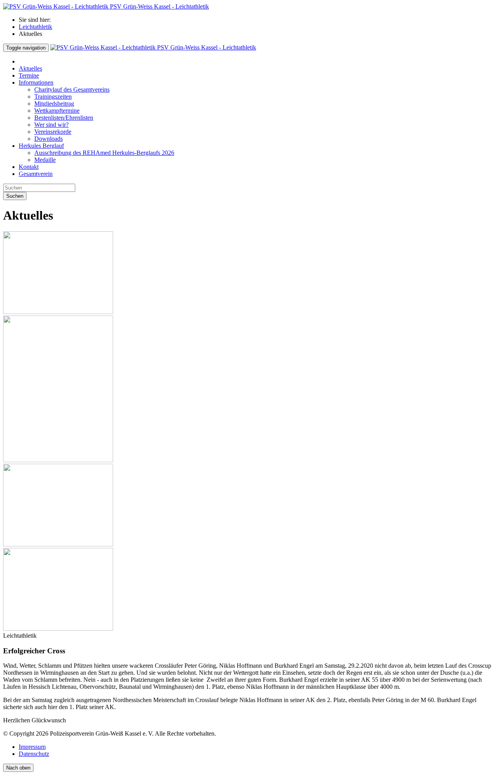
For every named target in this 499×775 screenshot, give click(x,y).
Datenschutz (34, 753)
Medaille (45, 159)
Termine (29, 75)
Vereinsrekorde (52, 131)
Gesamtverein (36, 173)
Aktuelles (30, 68)
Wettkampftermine (57, 110)
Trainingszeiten (53, 96)
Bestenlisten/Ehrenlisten (63, 117)
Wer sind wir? (51, 124)
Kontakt (29, 166)
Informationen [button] (36, 82)
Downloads (48, 138)
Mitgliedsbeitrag (54, 103)
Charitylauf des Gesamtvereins (72, 89)
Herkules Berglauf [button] (41, 145)
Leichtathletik (35, 26)
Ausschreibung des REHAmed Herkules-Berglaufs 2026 (104, 152)
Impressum (32, 746)
